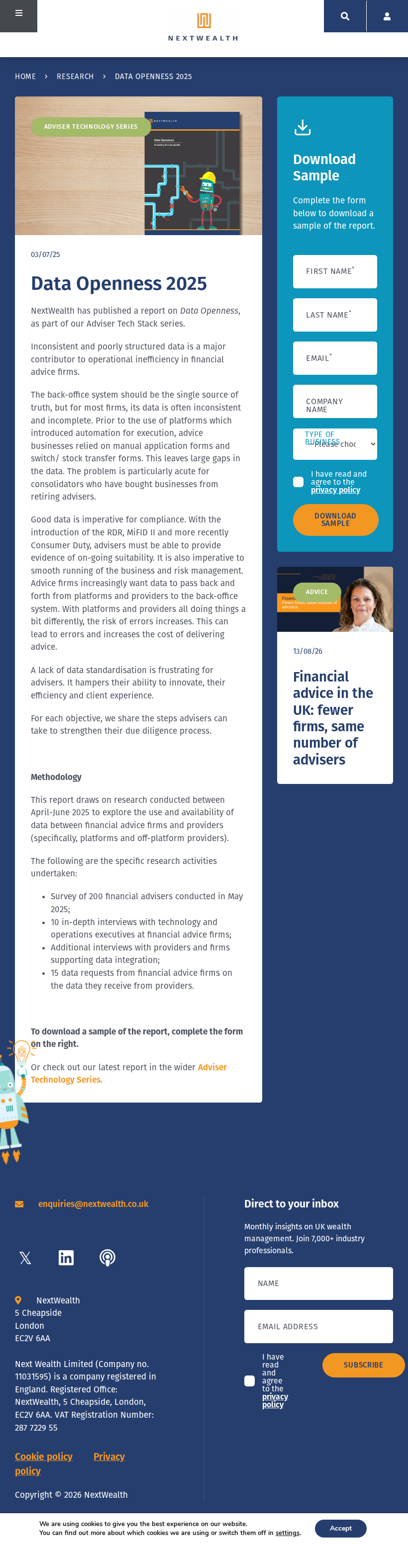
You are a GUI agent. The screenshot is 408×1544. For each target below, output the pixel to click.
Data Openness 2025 (119, 283)
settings (288, 1533)
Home (25, 76)
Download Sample (335, 520)
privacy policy (335, 490)
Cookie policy (44, 1456)
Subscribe (363, 1365)
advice (317, 592)
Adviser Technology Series (91, 126)
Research (75, 76)
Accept (341, 1528)
